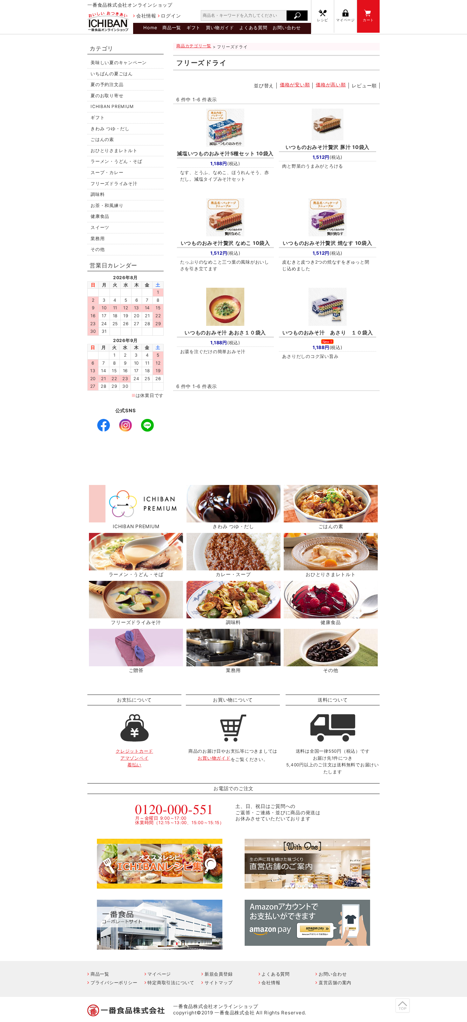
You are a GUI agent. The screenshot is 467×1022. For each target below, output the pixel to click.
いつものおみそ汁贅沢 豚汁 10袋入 (328, 147)
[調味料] (233, 615)
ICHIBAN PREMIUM (112, 106)
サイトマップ (219, 982)
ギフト (193, 27)
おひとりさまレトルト (114, 150)
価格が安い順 (295, 85)
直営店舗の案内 (335, 982)
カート (368, 20)
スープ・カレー (107, 172)
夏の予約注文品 (107, 84)
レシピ (322, 20)
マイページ (345, 20)
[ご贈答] (136, 663)
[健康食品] (331, 615)
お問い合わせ (287, 27)
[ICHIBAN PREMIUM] (136, 519)
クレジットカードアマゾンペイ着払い (134, 758)
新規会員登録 (219, 974)
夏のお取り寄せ (107, 95)
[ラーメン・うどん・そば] (136, 567)
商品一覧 (171, 27)
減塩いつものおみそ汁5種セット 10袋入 (225, 154)
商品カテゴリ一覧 (193, 46)
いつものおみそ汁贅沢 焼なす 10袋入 (327, 243)
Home (150, 27)
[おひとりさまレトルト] (331, 567)
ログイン (171, 16)
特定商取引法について (170, 982)
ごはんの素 (102, 139)
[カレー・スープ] (233, 567)
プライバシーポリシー (114, 982)
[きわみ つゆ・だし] (233, 519)
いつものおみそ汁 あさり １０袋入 (327, 333)
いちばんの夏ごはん (112, 73)
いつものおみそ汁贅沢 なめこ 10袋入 (225, 243)
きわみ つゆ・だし (110, 128)
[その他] (331, 663)
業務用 (98, 238)
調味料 (98, 194)
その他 (98, 249)
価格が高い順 (331, 85)
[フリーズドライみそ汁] (136, 615)
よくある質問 (253, 27)
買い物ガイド (220, 27)
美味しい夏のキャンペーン (119, 62)
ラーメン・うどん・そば (116, 161)
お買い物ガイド (214, 758)
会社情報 (146, 16)
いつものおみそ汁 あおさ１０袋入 (225, 333)
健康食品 (100, 216)
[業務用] (233, 663)
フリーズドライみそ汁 (114, 183)
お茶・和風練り (107, 205)
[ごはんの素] (331, 519)
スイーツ (100, 227)
